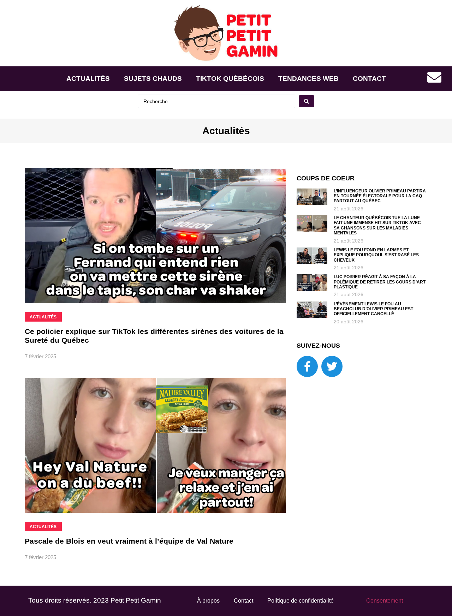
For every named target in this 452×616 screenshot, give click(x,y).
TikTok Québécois (230, 78)
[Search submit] (306, 101)
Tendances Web (308, 78)
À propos (208, 601)
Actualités (88, 78)
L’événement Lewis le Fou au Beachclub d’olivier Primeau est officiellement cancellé (373, 309)
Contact (369, 78)
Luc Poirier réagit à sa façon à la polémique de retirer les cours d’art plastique (380, 281)
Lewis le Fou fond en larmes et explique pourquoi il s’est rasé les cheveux (376, 255)
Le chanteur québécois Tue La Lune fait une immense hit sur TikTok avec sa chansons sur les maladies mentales (377, 225)
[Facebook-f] (307, 366)
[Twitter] (332, 366)
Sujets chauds (153, 78)
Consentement (384, 601)
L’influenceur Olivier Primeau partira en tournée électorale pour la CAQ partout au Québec (380, 196)
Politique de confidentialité (300, 601)
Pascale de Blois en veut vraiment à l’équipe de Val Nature (129, 541)
